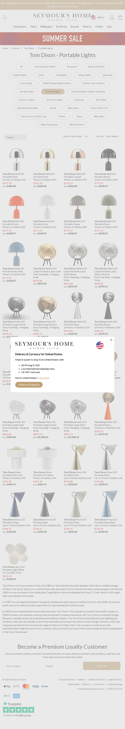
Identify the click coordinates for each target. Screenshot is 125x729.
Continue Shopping (28, 385)
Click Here (43, 377)
